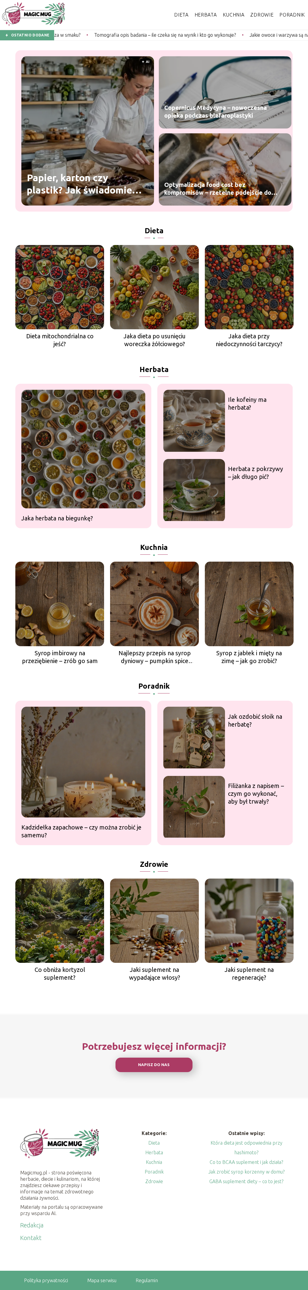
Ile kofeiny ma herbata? (247, 403)
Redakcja (32, 1225)
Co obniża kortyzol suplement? (60, 973)
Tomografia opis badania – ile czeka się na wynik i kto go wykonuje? (99, 35)
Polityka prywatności (46, 1280)
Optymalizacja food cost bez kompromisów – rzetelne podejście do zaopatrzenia (217, 189)
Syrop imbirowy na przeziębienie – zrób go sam (60, 657)
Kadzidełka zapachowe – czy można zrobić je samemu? (81, 831)
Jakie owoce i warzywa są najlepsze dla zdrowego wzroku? (245, 35)
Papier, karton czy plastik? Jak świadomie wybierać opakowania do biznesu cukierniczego (83, 184)
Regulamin (147, 1280)
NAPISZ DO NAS (154, 1064)
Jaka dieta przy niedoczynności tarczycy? (249, 340)
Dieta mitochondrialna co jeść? (60, 340)
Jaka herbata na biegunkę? (57, 518)
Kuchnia (234, 14)
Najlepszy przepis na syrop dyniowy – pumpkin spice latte (155, 657)
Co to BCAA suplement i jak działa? (246, 1162)
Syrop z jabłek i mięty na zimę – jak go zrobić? (249, 657)
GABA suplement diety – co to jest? (246, 1181)
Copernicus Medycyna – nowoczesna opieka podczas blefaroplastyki (215, 111)
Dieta (181, 14)
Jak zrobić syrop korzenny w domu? (246, 1171)
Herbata (206, 14)
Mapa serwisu (101, 1280)
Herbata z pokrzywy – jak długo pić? (255, 472)
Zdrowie (261, 14)
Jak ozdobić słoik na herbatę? (255, 720)
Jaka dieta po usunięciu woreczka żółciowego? (155, 340)
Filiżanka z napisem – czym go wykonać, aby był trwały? (256, 793)
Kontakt (31, 1237)
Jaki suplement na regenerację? (249, 973)
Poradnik (292, 14)
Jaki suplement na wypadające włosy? (154, 973)
